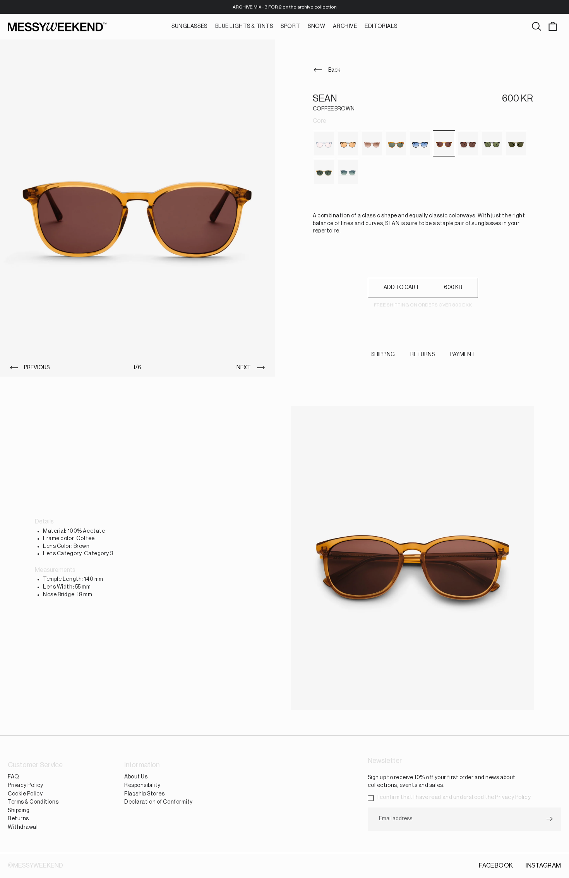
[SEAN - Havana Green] (396, 143)
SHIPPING (383, 354)
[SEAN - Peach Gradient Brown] (372, 143)
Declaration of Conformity (158, 802)
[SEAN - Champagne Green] (324, 171)
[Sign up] (550, 819)
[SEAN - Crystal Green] (348, 171)
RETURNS (422, 354)
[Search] (536, 26)
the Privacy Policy (508, 798)
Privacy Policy (25, 785)
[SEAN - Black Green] (492, 143)
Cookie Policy (25, 794)
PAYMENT (462, 354)
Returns (18, 819)
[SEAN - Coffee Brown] (444, 143)
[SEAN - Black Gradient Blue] (420, 143)
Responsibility (142, 785)
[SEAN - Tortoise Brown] (468, 143)
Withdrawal (23, 827)
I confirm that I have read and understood (454, 798)
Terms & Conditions (33, 802)
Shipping (18, 810)
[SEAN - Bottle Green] (516, 143)
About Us (135, 777)
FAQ (13, 777)
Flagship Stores (144, 794)
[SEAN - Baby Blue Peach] (324, 143)
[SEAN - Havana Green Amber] (348, 143)
